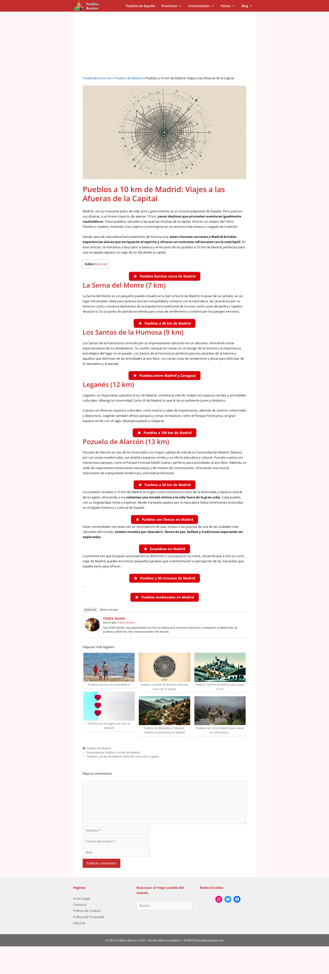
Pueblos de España (140, 6)
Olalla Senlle (114, 618)
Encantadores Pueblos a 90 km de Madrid (113, 752)
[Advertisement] (164, 40)
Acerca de (90, 609)
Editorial (79, 923)
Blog (244, 6)
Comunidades (199, 6)
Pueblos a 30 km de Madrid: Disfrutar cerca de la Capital (123, 756)
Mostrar (101, 264)
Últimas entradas (109, 609)
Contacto (79, 904)
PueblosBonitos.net (97, 78)
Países (226, 6)
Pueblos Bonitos (126, 622)
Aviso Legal (81, 898)
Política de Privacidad (88, 917)
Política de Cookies (87, 910)
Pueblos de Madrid (128, 78)
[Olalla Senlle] (92, 630)
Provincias (169, 6)
